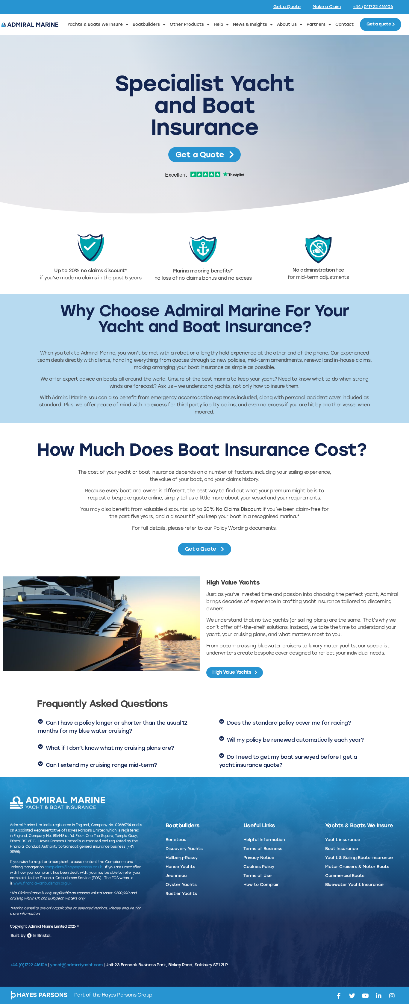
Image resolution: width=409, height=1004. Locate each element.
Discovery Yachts (184, 848)
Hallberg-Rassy (182, 857)
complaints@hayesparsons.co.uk (73, 867)
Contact (344, 24)
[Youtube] (365, 996)
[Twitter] (352, 996)
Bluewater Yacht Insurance (354, 884)
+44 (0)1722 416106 (373, 6)
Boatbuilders (146, 24)
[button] (114, 727)
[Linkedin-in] (378, 996)
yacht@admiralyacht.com (76, 964)
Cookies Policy (258, 866)
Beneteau (176, 839)
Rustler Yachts (181, 893)
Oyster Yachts (181, 884)
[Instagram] (392, 996)
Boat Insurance (341, 848)
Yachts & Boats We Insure (95, 24)
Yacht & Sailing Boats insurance (359, 857)
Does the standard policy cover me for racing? (289, 723)
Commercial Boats (344, 875)
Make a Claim (327, 6)
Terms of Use (257, 875)
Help (218, 24)
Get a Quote (287, 6)
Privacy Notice (258, 857)
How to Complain (261, 884)
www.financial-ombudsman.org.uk (42, 883)
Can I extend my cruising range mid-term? (101, 765)
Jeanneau (176, 875)
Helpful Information (264, 839)
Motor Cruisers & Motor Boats (357, 866)
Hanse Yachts (180, 866)
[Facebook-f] (339, 996)
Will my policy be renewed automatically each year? (295, 740)
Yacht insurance (342, 839)
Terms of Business (262, 848)
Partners (316, 24)
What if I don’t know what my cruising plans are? (110, 748)
